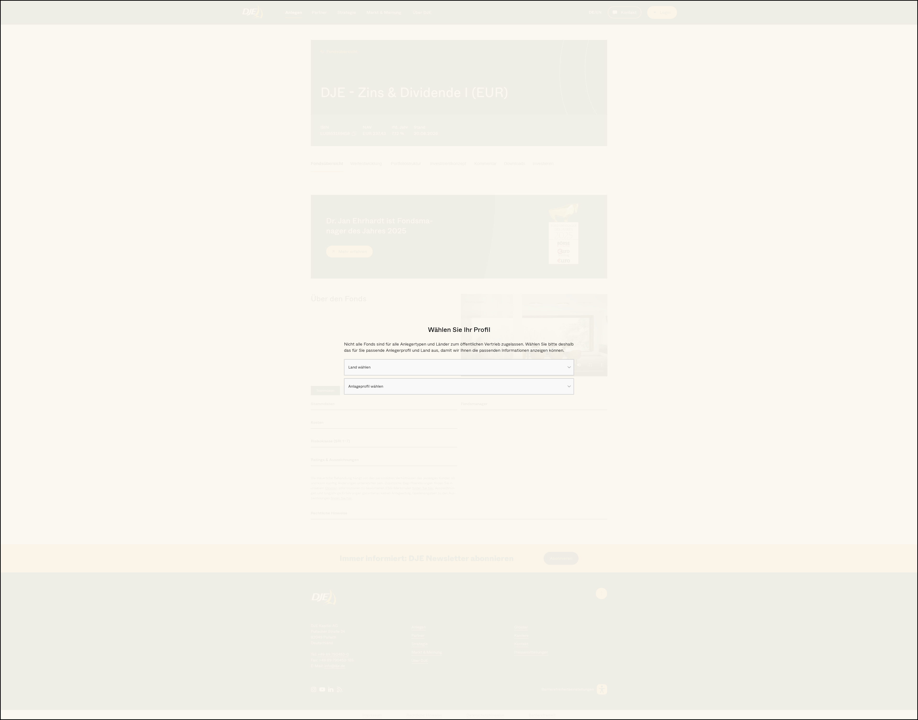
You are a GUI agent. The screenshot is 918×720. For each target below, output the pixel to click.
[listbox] (459, 367)
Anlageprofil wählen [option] (365, 386)
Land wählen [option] (359, 367)
